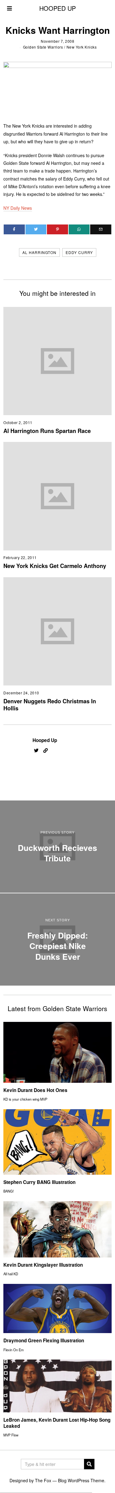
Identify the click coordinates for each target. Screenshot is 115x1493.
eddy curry (79, 252)
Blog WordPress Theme (81, 1480)
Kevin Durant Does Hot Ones (35, 1090)
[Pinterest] (57, 229)
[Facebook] (14, 229)
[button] (89, 1464)
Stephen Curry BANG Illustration (39, 1182)
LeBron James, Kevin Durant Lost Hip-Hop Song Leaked (56, 1422)
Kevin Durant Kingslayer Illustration (43, 1264)
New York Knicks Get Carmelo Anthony (54, 566)
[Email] (100, 229)
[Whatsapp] (79, 229)
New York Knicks (82, 47)
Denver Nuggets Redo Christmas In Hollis (49, 705)
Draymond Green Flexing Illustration (43, 1340)
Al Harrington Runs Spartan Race (47, 431)
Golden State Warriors (43, 47)
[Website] (45, 750)
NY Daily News (17, 208)
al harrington (39, 252)
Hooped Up (45, 740)
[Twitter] (36, 229)
